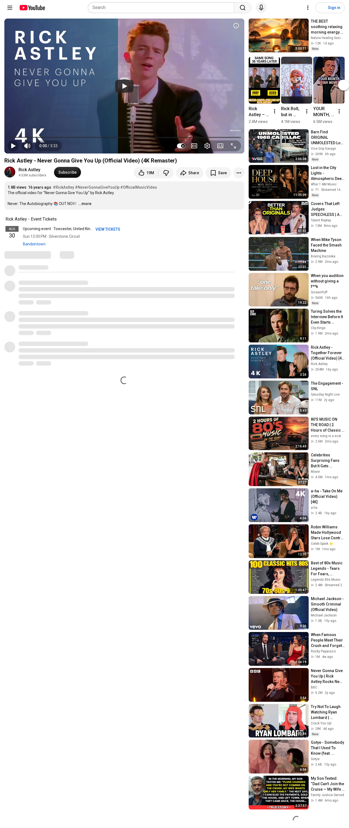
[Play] (124, 86)
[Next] (343, 85)
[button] (48, 145)
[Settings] (308, 7)
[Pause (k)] (13, 145)
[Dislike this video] (166, 172)
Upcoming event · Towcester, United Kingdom (61, 229)
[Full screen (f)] (233, 145)
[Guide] (10, 7)
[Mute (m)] (27, 145)
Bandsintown (34, 244)
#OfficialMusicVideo (138, 187)
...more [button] (84, 203)
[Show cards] (236, 26)
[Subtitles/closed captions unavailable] (194, 145)
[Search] (242, 7)
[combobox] (162, 7)
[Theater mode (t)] (220, 145)
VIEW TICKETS (108, 229)
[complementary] (60, 219)
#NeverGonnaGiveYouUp (97, 187)
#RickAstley (63, 187)
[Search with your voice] (261, 7)
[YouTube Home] (32, 7)
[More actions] (238, 172)
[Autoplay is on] (181, 145)
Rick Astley (29, 169)
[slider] (124, 137)
